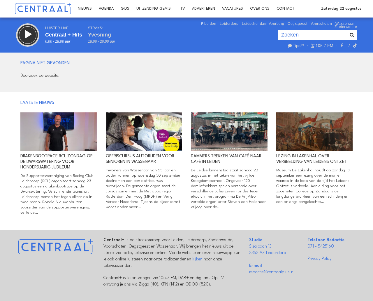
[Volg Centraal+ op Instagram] (348, 45)
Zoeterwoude (346, 27)
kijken (197, 259)
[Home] (43, 8)
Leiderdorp (229, 24)
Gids (125, 9)
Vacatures (232, 9)
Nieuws (85, 9)
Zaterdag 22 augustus (341, 9)
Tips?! (298, 45)
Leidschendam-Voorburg (263, 24)
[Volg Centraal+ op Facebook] (341, 45)
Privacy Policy (319, 259)
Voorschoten (321, 24)
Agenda (106, 9)
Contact (285, 9)
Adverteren (203, 9)
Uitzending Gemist (154, 9)
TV (182, 9)
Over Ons (260, 9)
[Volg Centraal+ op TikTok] (354, 45)
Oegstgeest (297, 24)
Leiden (210, 24)
